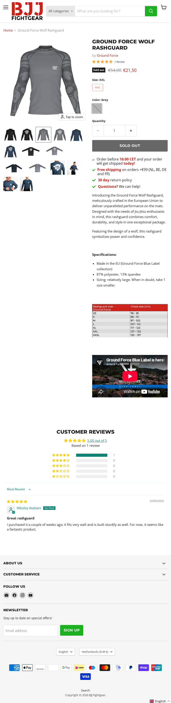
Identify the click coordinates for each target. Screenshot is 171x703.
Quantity (98, 121)
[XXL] (98, 92)
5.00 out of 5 (97, 440)
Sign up (72, 630)
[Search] (151, 11)
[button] (10, 134)
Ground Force (107, 55)
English (63, 652)
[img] (17, 501)
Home (8, 30)
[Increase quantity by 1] (131, 130)
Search (85, 690)
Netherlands (95, 652)
